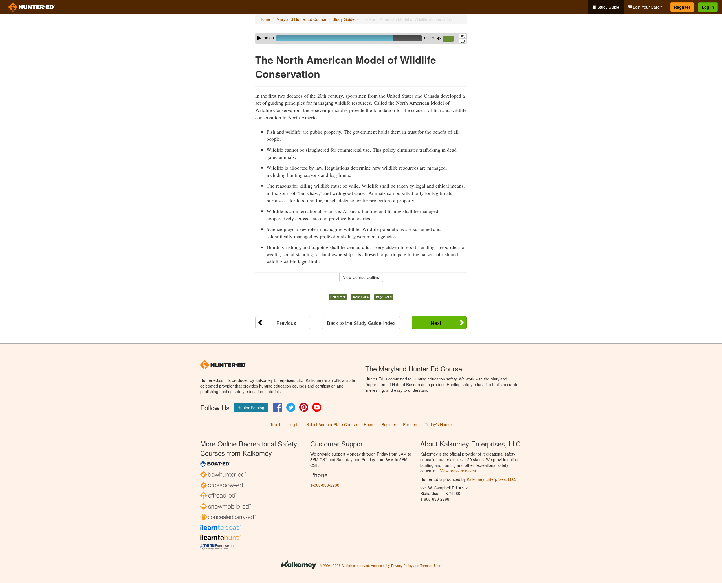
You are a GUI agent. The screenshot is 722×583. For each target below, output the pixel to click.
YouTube (316, 407)
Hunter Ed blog (250, 407)
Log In (708, 7)
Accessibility (380, 565)
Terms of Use (430, 565)
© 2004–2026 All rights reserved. (345, 565)
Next (436, 322)
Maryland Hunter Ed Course (301, 19)
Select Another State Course (331, 424)
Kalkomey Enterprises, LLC (491, 479)
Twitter (290, 407)
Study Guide (607, 7)
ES (462, 41)
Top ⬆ (275, 424)
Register (682, 7)
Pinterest (303, 407)
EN (463, 37)
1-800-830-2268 (324, 485)
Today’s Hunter (438, 424)
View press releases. (458, 471)
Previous (286, 322)
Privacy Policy (402, 565)
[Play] (259, 38)
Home (264, 19)
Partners (410, 424)
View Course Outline (361, 277)
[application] (361, 38)
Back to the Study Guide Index (361, 322)
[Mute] (439, 38)
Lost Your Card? (647, 7)
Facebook (277, 407)
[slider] (450, 39)
